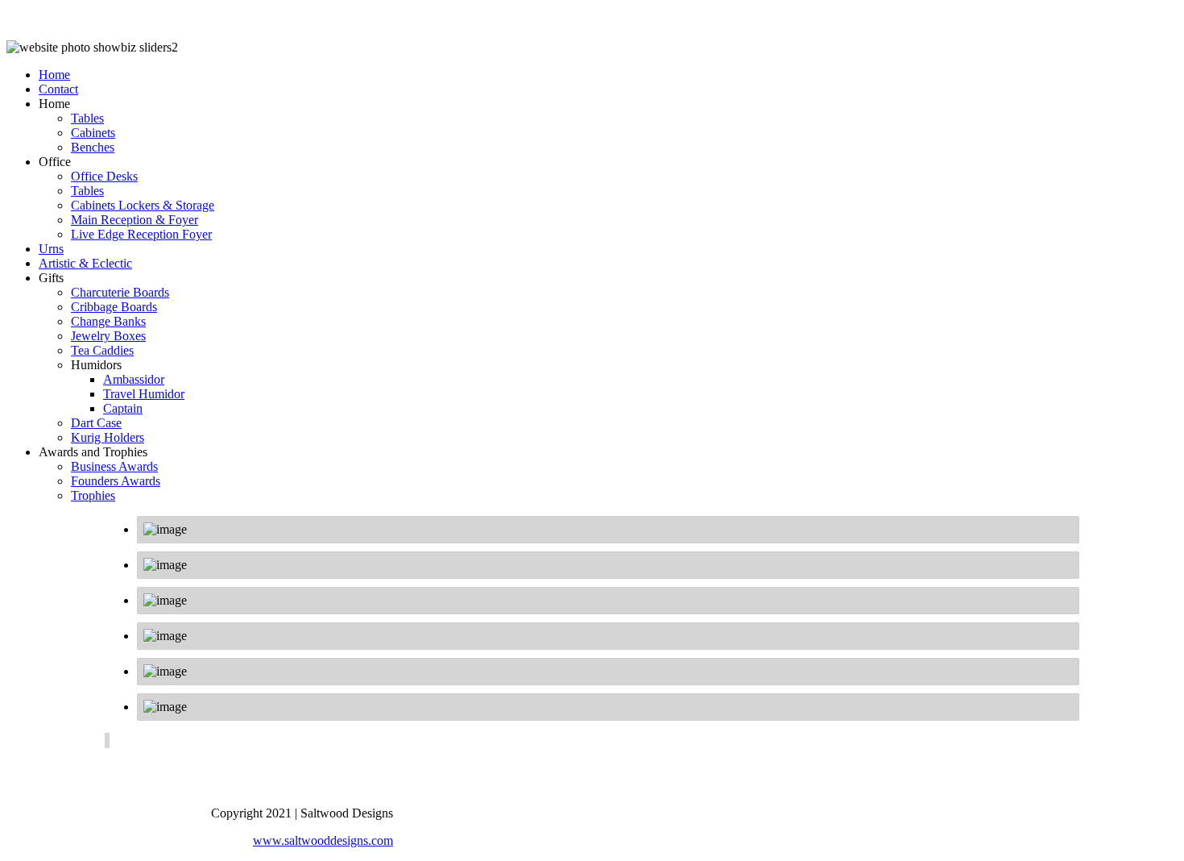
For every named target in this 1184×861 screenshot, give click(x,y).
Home (54, 74)
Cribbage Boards (114, 307)
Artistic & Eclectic (85, 263)
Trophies (93, 495)
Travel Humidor (143, 394)
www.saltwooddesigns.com (323, 840)
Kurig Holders (107, 437)
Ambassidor (133, 379)
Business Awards (114, 466)
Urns (51, 249)
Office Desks (104, 176)
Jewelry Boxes (108, 336)
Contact (58, 89)
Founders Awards (115, 481)
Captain (123, 408)
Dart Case (96, 423)
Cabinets (93, 132)
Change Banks (108, 321)
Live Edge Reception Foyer (141, 234)
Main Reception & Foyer (134, 220)
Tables (87, 118)
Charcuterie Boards (120, 292)
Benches (92, 147)
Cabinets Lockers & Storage (142, 205)
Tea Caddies (102, 350)
